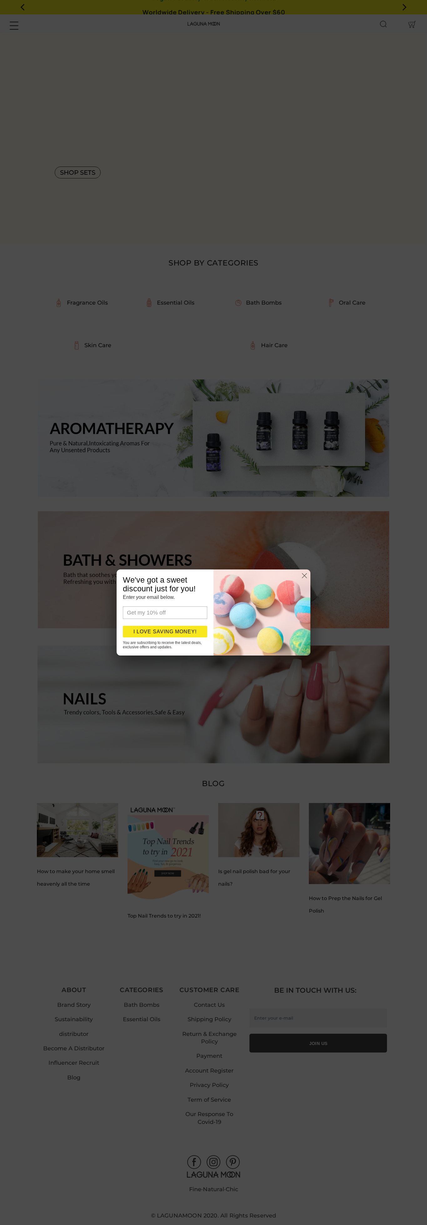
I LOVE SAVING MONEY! (165, 631)
